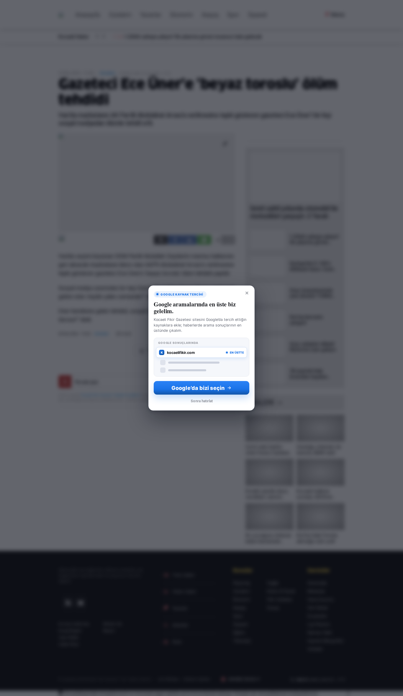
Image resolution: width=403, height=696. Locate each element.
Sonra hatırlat (202, 401)
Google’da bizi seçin (198, 388)
